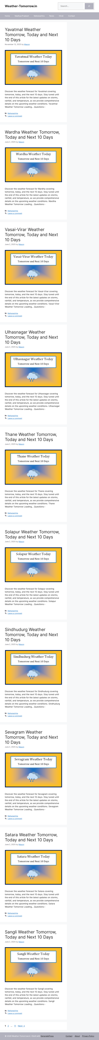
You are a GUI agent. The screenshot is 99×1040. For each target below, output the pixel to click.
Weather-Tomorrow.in (21, 6)
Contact (71, 16)
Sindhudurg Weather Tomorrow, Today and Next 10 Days (31, 634)
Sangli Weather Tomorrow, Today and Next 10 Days (31, 934)
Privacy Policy (88, 1036)
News (51, 16)
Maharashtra (39, 16)
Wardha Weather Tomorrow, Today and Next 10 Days (32, 134)
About (77, 1036)
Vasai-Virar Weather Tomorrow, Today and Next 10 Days (31, 234)
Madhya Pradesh (22, 16)
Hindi (61, 16)
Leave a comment (15, 116)
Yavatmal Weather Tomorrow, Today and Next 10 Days (31, 34)
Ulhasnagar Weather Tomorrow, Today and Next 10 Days (31, 337)
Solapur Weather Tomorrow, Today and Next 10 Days (32, 534)
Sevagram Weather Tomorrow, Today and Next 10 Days (31, 737)
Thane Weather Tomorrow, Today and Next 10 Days (31, 437)
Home (7, 16)
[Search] (89, 6)
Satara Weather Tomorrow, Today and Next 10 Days (31, 837)
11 (15, 1026)
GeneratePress (47, 1036)
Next (21, 1026)
